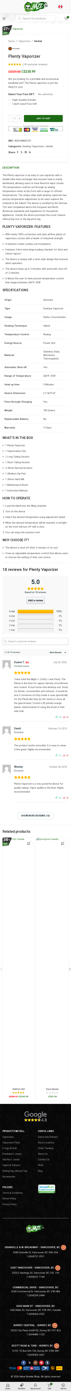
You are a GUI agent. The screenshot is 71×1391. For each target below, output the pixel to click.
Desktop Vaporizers (33, 146)
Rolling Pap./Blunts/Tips (15, 1171)
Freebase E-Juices (12, 1154)
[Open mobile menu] (4, 18)
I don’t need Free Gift (24, 103)
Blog (40, 1171)
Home (11, 41)
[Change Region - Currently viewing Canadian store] (60, 6)
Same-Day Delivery (48, 1137)
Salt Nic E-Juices (11, 1159)
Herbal (38, 41)
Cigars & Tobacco (11, 1165)
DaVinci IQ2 (19, 1089)
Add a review (35, 600)
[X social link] (21, 152)
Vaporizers (24, 41)
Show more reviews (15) (35, 815)
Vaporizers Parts (11, 1142)
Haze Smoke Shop (29, 1376)
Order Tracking (45, 1148)
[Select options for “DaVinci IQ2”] (29, 843)
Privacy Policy (9, 1204)
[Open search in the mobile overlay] (35, 18)
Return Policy (9, 1198)
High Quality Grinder (24, 99)
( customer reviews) (35, 64)
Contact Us (43, 1159)
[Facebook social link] (17, 152)
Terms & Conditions (12, 1193)
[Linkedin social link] (30, 152)
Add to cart (43, 118)
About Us (43, 1154)
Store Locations (46, 1142)
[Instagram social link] (35, 1362)
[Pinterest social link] (26, 152)
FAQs (40, 1165)
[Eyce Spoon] (52, 962)
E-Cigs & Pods (9, 1148)
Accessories (8, 1176)
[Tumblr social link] (47, 1362)
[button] (63, 843)
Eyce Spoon (52, 1089)
